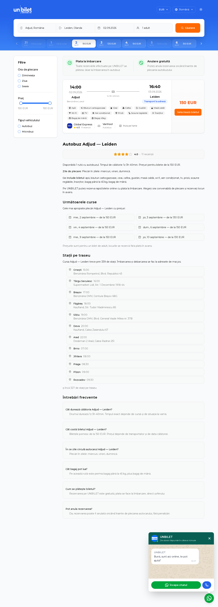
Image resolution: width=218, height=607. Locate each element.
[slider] (21, 103)
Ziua (24, 80)
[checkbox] (19, 75)
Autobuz (27, 126)
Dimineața (28, 75)
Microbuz (28, 131)
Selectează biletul (188, 112)
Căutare (190, 27)
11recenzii (86, 127)
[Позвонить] (206, 585)
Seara (25, 86)
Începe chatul (178, 585)
